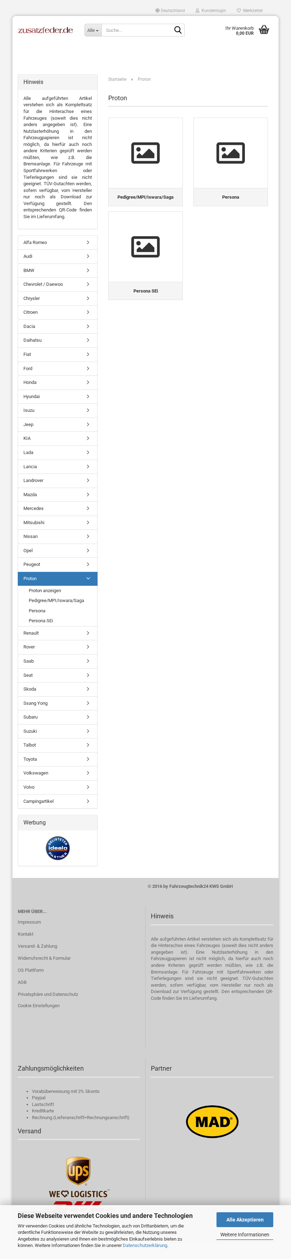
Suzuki (30, 731)
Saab (28, 661)
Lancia (30, 466)
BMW (28, 270)
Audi (27, 256)
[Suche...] (178, 30)
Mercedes (33, 508)
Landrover (33, 480)
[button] (170, 10)
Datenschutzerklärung (145, 1245)
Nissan (30, 536)
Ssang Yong (35, 703)
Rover (29, 647)
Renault (31, 633)
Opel (28, 550)
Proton (30, 578)
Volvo (28, 787)
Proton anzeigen (45, 590)
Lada (28, 452)
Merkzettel (252, 10)
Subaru (30, 717)
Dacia (29, 326)
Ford (27, 368)
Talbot (29, 745)
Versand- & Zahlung (37, 946)
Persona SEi (41, 620)
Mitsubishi (33, 522)
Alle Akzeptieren (245, 1220)
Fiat (27, 354)
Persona (37, 610)
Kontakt (25, 934)
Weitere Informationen (244, 1234)
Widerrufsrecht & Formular (44, 958)
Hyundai (31, 396)
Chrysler (31, 298)
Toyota (30, 759)
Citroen (30, 312)
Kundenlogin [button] (212, 10)
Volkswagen (35, 773)
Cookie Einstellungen (39, 1005)
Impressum (29, 922)
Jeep (28, 424)
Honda (30, 382)
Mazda (30, 494)
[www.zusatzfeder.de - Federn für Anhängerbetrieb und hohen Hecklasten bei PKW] (46, 30)
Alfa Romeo (35, 242)
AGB (22, 982)
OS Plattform (31, 970)
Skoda (29, 689)
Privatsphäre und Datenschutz (48, 994)
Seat (28, 675)
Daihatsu (32, 340)
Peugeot (31, 564)
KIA (27, 438)
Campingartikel (38, 801)
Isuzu (28, 410)
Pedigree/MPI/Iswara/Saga (56, 600)
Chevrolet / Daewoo (43, 284)
